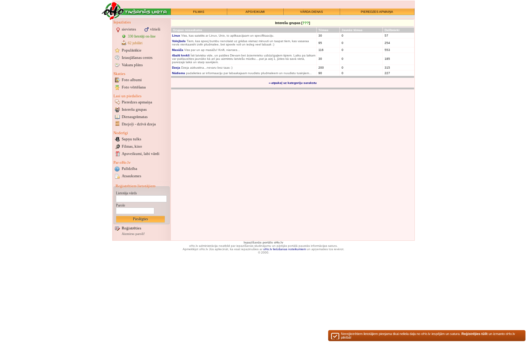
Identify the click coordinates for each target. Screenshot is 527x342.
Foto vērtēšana (134, 87)
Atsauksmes (131, 176)
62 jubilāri (135, 43)
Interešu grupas (134, 109)
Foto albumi (132, 79)
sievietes (129, 29)
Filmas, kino (132, 146)
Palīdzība (129, 168)
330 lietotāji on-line (142, 36)
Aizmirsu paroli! (133, 234)
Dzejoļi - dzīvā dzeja (139, 124)
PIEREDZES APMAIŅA (377, 11)
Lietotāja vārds (126, 193)
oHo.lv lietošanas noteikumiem (284, 249)
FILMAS (198, 11)
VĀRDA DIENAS (311, 11)
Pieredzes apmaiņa (137, 102)
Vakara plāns (132, 65)
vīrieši (155, 29)
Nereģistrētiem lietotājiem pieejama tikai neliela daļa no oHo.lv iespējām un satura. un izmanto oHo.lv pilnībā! (428, 335)
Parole (120, 205)
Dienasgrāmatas (135, 116)
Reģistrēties (131, 228)
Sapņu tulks (131, 139)
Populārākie (132, 50)
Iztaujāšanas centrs (137, 57)
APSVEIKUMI (255, 11)
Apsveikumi (141, 153)
